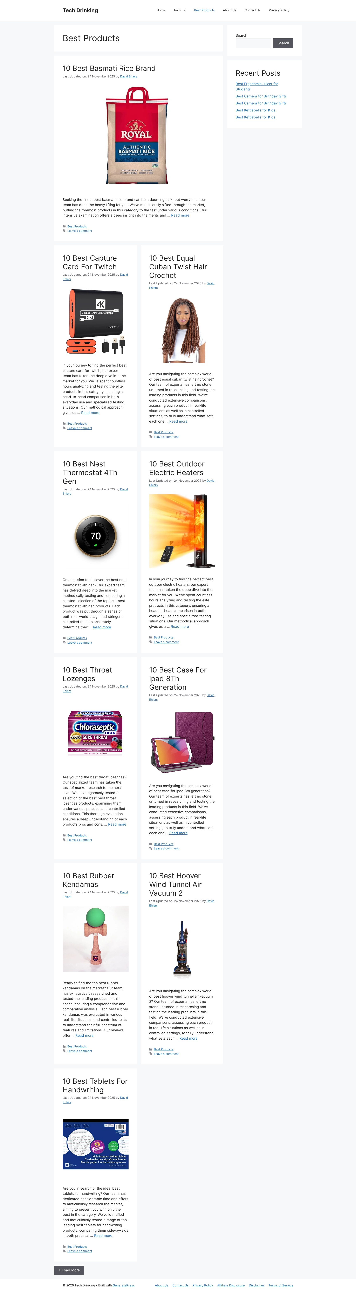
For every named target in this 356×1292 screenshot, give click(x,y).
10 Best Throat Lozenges (87, 674)
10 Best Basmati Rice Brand (109, 68)
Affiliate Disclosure (231, 1285)
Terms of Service (280, 1285)
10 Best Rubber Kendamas (88, 880)
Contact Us (253, 10)
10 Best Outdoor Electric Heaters (177, 468)
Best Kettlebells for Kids (255, 110)
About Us (229, 10)
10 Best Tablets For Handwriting (95, 1085)
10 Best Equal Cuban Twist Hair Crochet (178, 267)
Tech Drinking (80, 10)
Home (161, 10)
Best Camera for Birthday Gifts (261, 96)
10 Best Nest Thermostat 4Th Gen (90, 472)
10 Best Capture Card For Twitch (90, 262)
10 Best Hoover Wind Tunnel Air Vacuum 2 (175, 884)
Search (241, 35)
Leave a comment (79, 230)
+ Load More (69, 1270)
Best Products (204, 10)
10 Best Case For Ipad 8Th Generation (178, 678)
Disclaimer (256, 1285)
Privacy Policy (279, 10)
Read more (180, 215)
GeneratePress (124, 1285)
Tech (177, 10)
